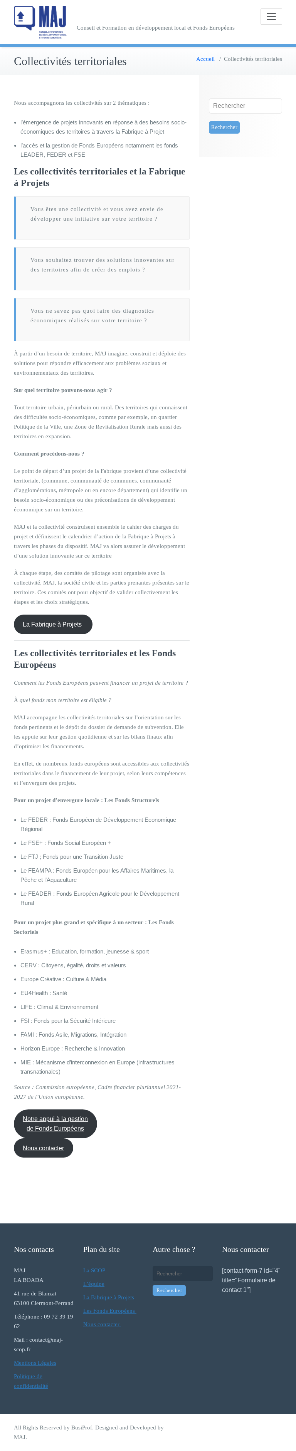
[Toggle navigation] (271, 16)
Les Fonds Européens (109, 1311)
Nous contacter (43, 1148)
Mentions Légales (35, 1363)
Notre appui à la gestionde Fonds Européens (55, 1124)
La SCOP (94, 1270)
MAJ (19, 1437)
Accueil (205, 59)
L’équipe (93, 1284)
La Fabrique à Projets (53, 624)
